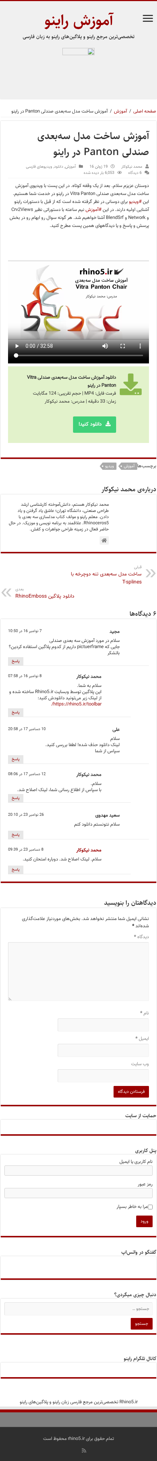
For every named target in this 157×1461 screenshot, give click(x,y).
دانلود (58, 167)
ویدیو (109, 466)
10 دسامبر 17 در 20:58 (27, 729)
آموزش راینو (79, 20)
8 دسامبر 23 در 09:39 (25, 850)
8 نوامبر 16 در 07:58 (25, 676)
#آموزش (93, 209)
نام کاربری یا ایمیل (136, 1161)
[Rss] (84, 1450)
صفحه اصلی (144, 111)
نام (144, 1013)
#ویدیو (135, 201)
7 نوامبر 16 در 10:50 (25, 631)
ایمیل (142, 1038)
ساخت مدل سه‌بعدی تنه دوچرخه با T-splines (106, 575)
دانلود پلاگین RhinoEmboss (44, 593)
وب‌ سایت (140, 1064)
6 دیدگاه (135, 173)
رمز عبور (145, 1184)
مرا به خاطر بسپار (132, 1206)
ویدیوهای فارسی (39, 167)
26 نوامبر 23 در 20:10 (26, 815)
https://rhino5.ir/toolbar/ (76, 704)
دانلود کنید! (90, 424)
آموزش (120, 111)
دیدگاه (141, 937)
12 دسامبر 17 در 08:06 (27, 774)
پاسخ (16, 661)
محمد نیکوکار (131, 167)
